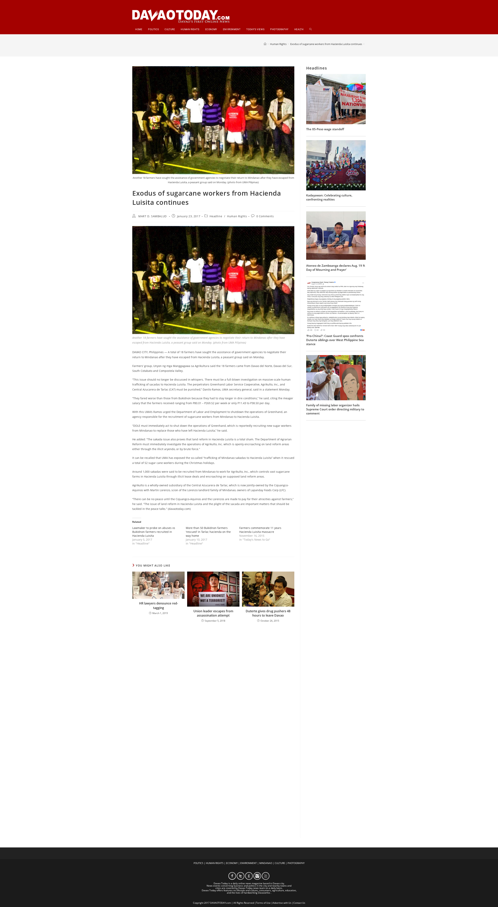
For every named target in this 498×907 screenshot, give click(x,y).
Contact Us (299, 902)
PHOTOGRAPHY (296, 863)
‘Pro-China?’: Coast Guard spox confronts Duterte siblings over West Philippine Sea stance (335, 340)
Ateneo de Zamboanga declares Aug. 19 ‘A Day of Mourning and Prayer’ (335, 268)
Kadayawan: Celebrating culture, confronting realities (329, 197)
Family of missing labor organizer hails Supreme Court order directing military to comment (335, 409)
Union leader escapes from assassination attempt (213, 613)
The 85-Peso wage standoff (325, 129)
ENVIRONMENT (248, 863)
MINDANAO (265, 863)
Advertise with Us (282, 902)
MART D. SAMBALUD (152, 216)
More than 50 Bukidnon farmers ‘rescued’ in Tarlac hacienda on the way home (208, 532)
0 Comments (265, 216)
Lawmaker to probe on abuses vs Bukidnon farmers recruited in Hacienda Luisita (153, 532)
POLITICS (198, 863)
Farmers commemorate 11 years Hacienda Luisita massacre (260, 530)
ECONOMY (232, 863)
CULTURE (280, 863)
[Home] (265, 44)
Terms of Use (263, 902)
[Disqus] (213, 676)
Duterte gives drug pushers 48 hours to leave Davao (268, 613)
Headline (216, 216)
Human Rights (237, 216)
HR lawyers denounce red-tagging (158, 605)
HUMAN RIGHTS (215, 863)
